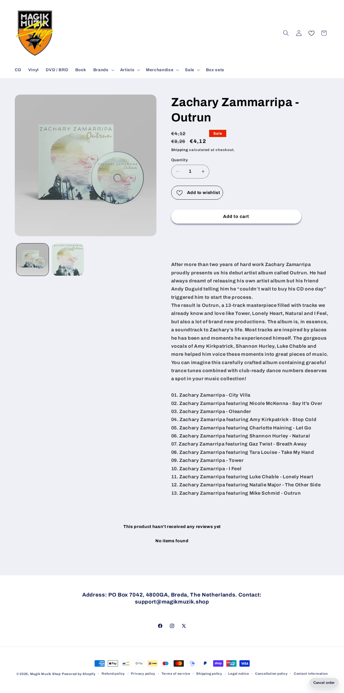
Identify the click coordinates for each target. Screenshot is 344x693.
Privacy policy (143, 674)
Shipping (179, 150)
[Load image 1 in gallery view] (32, 259)
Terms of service (176, 674)
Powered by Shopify (79, 674)
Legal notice (238, 674)
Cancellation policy (271, 674)
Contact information (311, 674)
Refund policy (113, 674)
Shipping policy (209, 674)
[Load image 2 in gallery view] (68, 259)
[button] (103, 70)
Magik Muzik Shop (45, 674)
